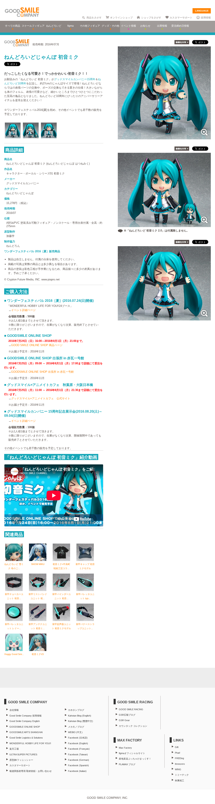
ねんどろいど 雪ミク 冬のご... (14, 566)
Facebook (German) (78, 760)
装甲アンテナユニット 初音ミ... (38, 626)
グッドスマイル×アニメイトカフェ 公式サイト (40, 398)
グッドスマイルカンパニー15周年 (74, 79)
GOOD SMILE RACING (131, 709)
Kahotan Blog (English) (79, 715)
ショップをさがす (151, 17)
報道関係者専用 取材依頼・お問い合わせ (30, 771)
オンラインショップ (121, 17)
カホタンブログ (76, 710)
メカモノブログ (76, 727)
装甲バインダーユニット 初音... (61, 596)
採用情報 (206, 17)
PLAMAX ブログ (127, 764)
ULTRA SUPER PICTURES (23, 754)
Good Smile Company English (24, 721)
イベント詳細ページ (23, 310)
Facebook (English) (78, 743)
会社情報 (14, 710)
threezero (180, 764)
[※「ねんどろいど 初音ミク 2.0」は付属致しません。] (164, 224)
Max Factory (125, 747)
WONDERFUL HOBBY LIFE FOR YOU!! (30, 743)
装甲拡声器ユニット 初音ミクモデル (61, 626)
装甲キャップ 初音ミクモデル (85, 566)
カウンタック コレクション (133, 726)
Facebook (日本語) (78, 737)
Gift (176, 747)
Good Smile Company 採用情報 (25, 715)
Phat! (177, 753)
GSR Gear (124, 720)
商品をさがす (94, 17)
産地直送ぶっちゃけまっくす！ (135, 758)
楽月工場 (14, 749)
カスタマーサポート (181, 17)
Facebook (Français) (79, 749)
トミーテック (182, 775)
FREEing (179, 758)
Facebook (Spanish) (78, 765)
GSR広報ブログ (127, 715)
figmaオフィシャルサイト (132, 753)
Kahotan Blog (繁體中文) (80, 721)
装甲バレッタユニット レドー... (14, 626)
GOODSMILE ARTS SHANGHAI (26, 732)
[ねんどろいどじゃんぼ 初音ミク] (164, 137)
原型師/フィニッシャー (21, 760)
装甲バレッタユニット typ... (85, 596)
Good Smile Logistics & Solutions (26, 737)
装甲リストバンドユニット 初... (38, 596)
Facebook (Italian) (77, 771)
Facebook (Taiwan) (78, 754)
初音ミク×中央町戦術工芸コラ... (61, 566)
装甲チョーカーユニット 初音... (14, 596)
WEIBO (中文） (76, 732)
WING (178, 769)
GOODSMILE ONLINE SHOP (24, 727)
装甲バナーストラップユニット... (85, 626)
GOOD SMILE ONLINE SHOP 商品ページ (37, 345)
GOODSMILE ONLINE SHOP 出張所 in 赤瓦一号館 (42, 371)
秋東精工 (179, 780)
